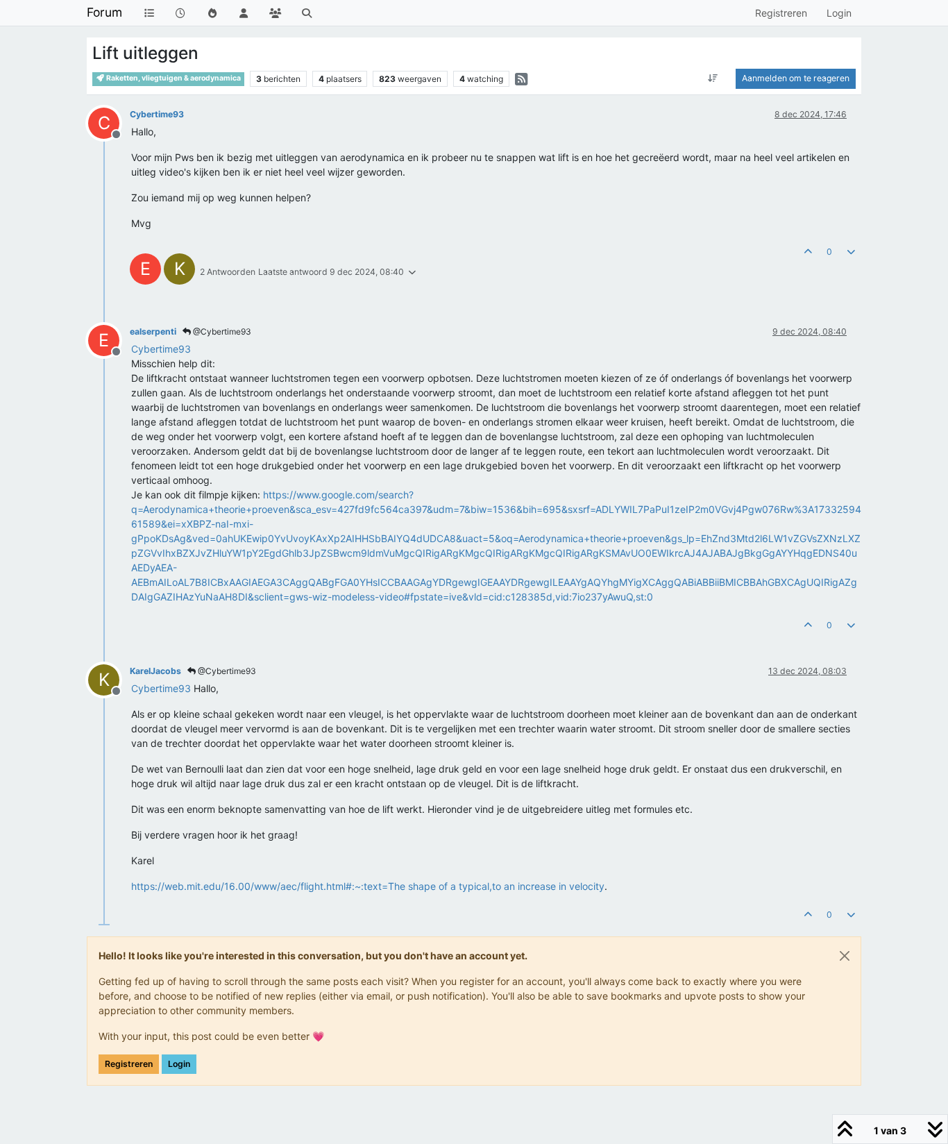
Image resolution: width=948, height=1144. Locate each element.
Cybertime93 (157, 114)
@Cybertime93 (221, 331)
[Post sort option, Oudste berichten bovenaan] (713, 78)
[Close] (845, 956)
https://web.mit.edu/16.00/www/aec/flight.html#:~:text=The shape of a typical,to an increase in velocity (367, 886)
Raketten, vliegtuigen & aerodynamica (173, 78)
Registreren (129, 1064)
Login (179, 1064)
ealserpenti (153, 331)
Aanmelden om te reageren (795, 78)
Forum (104, 12)
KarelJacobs (155, 671)
